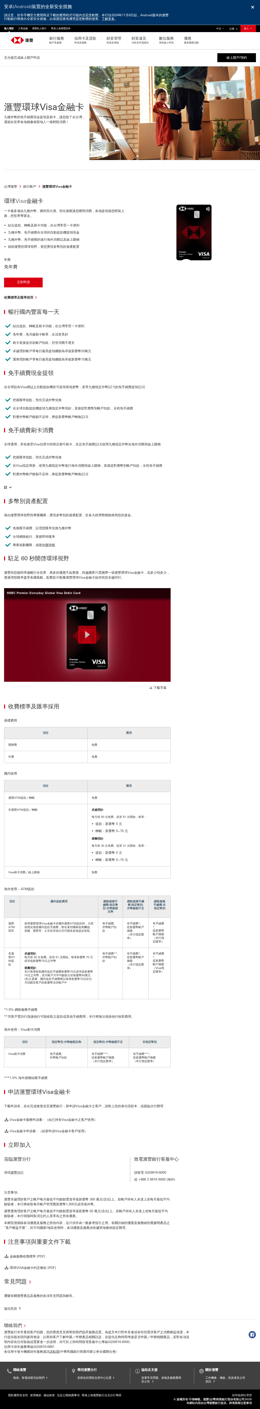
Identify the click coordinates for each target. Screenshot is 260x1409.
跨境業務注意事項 (240, 1403)
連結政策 (49, 1395)
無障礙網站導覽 (242, 1395)
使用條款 (35, 1395)
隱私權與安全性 (18, 1395)
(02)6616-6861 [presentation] (44, 1347)
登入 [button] (246, 28)
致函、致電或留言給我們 (29, 1378)
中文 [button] (221, 28)
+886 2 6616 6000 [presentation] (152, 1179)
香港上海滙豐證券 (60, 28)
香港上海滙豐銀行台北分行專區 (101, 1395)
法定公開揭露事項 (68, 1395)
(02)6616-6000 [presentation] (155, 1172)
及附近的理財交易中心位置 (94, 1378)
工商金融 (23, 28)
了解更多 (108, 19)
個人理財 (9, 28)
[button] (8, 487)
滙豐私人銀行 (39, 28)
